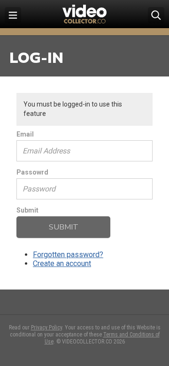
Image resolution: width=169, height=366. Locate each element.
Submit (27, 210)
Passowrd (32, 172)
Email (25, 134)
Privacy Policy (46, 327)
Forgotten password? (68, 254)
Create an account (62, 263)
